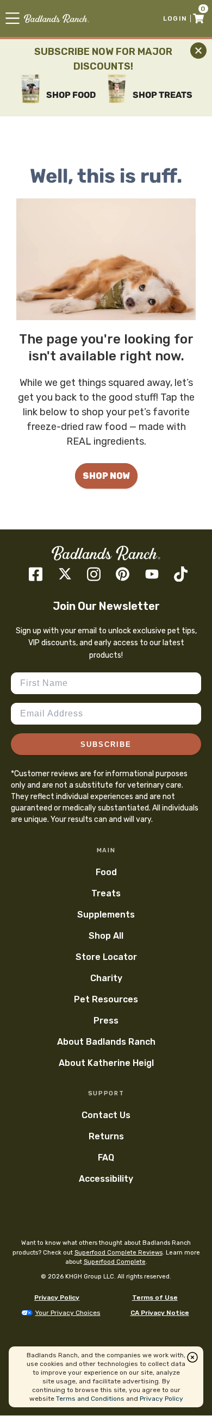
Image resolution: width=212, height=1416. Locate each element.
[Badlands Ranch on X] (65, 574)
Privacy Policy (56, 1297)
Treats (106, 893)
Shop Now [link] (106, 476)
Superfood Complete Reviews (118, 1252)
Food (106, 872)
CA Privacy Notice (159, 1313)
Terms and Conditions (90, 1398)
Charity (106, 978)
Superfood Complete (115, 1261)
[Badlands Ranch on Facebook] (35, 574)
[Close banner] (198, 50)
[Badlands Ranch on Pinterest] (122, 574)
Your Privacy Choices (68, 1313)
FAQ (106, 1157)
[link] (56, 18)
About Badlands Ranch (106, 1042)
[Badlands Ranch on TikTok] (181, 574)
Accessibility (106, 1179)
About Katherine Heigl (106, 1063)
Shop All (106, 936)
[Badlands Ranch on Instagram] (94, 574)
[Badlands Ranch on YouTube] (152, 574)
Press (106, 1020)
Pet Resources (106, 999)
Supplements (106, 914)
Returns (106, 1136)
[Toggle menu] (12, 18)
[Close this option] (192, 1357)
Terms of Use (155, 1297)
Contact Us (106, 1115)
